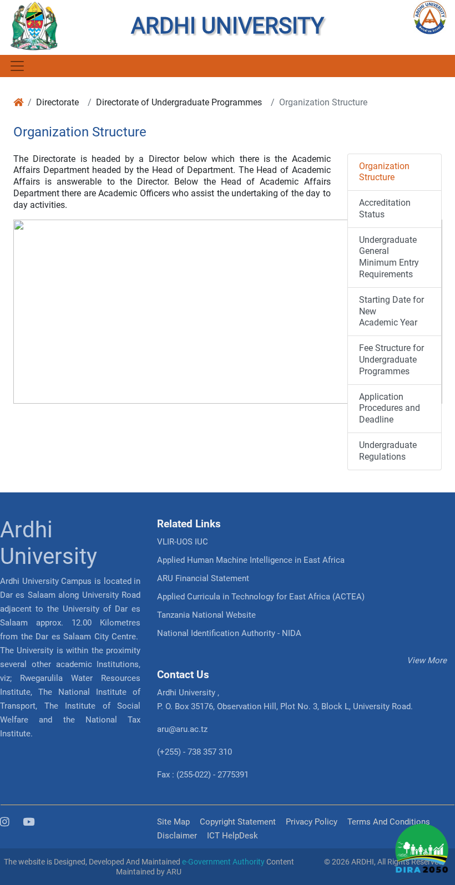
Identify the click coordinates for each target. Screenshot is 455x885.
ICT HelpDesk (232, 836)
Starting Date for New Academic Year (391, 311)
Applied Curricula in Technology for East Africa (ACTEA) (261, 597)
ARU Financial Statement (203, 578)
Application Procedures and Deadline (389, 408)
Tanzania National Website (206, 615)
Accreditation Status (385, 208)
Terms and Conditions (388, 822)
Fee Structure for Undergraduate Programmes (391, 360)
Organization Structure (384, 172)
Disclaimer (177, 836)
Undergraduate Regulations (388, 451)
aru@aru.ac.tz (182, 729)
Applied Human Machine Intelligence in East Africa (251, 560)
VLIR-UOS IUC (182, 542)
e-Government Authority (223, 861)
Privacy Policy (311, 822)
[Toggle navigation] (16, 66)
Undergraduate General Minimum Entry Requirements (389, 257)
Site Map (173, 822)
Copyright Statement (238, 822)
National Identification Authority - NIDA (229, 633)
